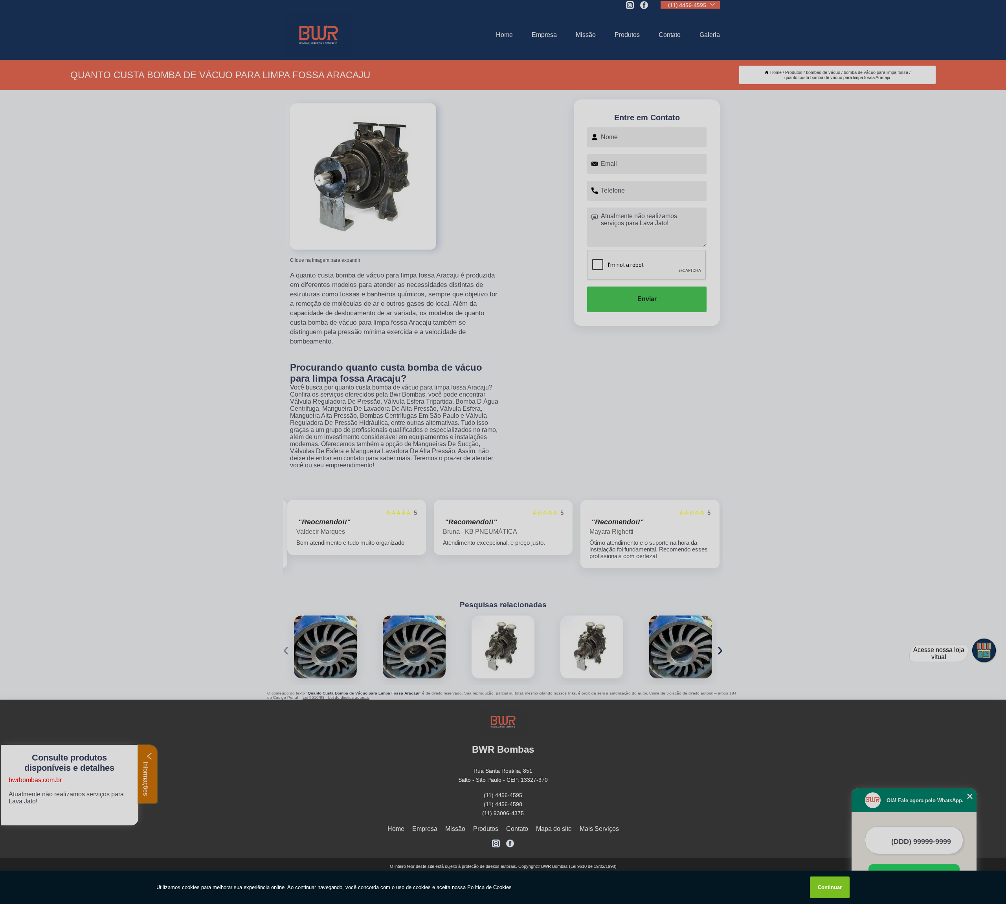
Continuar (830, 887)
